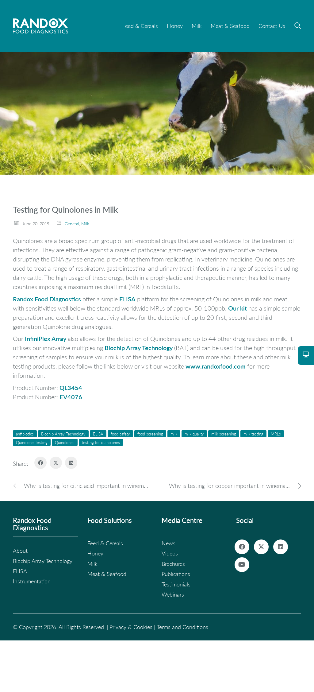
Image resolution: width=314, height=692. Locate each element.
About (20, 550)
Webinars (173, 594)
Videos (170, 553)
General (72, 223)
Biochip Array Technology (139, 347)
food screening (150, 433)
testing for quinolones (101, 442)
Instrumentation (32, 581)
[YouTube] (242, 564)
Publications (176, 574)
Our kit (238, 308)
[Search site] (297, 26)
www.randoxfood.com (216, 366)
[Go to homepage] (40, 25)
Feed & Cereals (105, 543)
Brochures (173, 563)
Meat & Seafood (106, 574)
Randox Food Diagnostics (47, 299)
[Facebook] (40, 463)
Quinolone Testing (32, 442)
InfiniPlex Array (45, 338)
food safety (120, 433)
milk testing (253, 433)
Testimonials (176, 584)
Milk (85, 223)
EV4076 (70, 396)
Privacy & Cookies (130, 627)
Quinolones (65, 442)
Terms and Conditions (182, 627)
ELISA (127, 299)
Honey (95, 553)
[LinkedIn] (71, 463)
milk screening (223, 433)
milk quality (194, 433)
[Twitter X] (56, 463)
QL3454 (70, 387)
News (168, 543)
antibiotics (25, 433)
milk (173, 433)
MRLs (276, 433)
